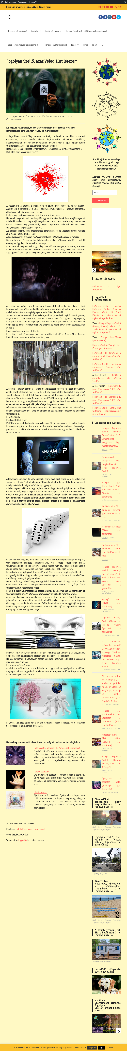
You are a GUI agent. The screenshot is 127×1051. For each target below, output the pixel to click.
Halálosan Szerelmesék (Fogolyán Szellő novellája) (57, 748)
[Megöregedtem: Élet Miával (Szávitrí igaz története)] (96, 742)
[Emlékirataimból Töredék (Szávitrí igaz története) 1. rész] (96, 552)
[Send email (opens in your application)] (119, 7)
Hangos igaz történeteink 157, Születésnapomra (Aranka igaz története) (111, 489)
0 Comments (105, 451)
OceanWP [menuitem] (33, 2)
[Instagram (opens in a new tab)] (107, 7)
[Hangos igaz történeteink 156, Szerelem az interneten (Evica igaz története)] (96, 719)
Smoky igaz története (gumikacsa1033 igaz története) (106, 410)
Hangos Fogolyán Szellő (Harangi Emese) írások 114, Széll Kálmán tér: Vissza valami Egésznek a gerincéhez (106, 312)
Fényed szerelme (41, 771)
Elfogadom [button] (92, 1048)
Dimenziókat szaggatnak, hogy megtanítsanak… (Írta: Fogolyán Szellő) (111, 464)
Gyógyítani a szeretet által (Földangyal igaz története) (106, 356)
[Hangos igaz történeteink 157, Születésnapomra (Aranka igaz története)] (96, 491)
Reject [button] (102, 1048)
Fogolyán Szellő (16, 116)
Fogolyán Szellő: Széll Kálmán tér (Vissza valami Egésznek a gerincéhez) (111, 624)
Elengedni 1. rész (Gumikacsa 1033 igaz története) (106, 389)
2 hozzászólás (106, 593)
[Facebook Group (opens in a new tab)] (104, 7)
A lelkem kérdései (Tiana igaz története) (111, 530)
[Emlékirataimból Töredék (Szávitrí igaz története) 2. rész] (96, 513)
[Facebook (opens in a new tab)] (100, 7)
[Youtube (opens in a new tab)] (111, 7)
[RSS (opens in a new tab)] (115, 7)
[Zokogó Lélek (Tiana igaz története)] (96, 605)
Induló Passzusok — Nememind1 (31, 829)
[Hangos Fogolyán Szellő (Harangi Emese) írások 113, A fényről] (96, 764)
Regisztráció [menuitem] (22, 2)
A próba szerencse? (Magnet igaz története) (106, 367)
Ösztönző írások (52, 116)
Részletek (109, 1047)
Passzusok (66, 116)
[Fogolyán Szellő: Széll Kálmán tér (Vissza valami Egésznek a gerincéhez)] (96, 626)
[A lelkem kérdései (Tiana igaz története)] (96, 532)
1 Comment (115, 792)
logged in (22, 840)
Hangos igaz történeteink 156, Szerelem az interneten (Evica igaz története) (111, 717)
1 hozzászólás (15, 120)
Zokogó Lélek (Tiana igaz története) (111, 603)
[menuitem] (2, 2)
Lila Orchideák (40, 792)
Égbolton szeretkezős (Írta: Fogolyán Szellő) (106, 378)
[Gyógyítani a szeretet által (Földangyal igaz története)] (96, 785)
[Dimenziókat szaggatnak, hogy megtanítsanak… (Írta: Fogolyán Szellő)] (96, 466)
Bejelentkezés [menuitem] (10, 2)
